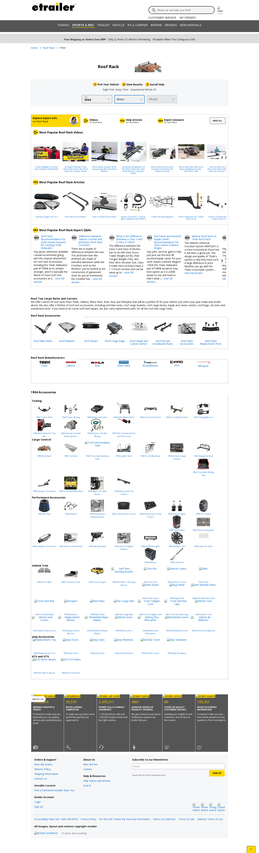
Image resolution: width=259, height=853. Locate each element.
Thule (44, 365)
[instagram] (212, 807)
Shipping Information (46, 774)
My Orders (188, 17)
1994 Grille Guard (150, 598)
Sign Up (38, 806)
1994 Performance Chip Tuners (150, 515)
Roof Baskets (67, 341)
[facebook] (196, 807)
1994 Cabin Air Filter (203, 546)
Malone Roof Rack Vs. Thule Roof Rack (204, 238)
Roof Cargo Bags (115, 341)
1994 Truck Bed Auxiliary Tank (97, 457)
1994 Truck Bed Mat (44, 614)
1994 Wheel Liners (123, 630)
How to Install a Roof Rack (104, 216)
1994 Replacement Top (44, 653)
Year (86, 97)
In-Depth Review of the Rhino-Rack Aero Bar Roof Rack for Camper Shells (75, 168)
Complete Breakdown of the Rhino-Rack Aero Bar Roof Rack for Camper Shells (133, 169)
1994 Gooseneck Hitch (150, 417)
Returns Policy (42, 769)
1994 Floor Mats (44, 582)
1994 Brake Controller (97, 417)
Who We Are (90, 764)
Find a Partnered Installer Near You (54, 790)
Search (87, 785)
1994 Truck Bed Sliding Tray (203, 473)
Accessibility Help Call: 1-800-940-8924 (56, 819)
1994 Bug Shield (176, 598)
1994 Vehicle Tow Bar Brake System (71, 435)
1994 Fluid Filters (177, 530)
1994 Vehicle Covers (176, 582)
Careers (87, 769)
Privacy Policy (88, 819)
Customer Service (162, 17)
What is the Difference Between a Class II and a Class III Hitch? (129, 239)
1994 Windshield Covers (177, 630)
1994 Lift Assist (177, 562)
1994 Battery (150, 562)
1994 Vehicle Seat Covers (44, 630)
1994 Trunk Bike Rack (150, 456)
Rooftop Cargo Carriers (46, 216)
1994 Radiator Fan (177, 546)
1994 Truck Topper (97, 582)
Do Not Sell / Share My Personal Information (124, 819)
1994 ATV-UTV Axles (70, 672)
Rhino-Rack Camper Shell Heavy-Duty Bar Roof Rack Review (104, 168)
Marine (156, 25)
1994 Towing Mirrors (203, 417)
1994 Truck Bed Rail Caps (177, 614)
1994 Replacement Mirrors (70, 632)
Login (37, 802)
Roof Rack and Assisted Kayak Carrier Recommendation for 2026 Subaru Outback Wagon (167, 242)
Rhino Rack (124, 365)
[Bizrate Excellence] (46, 833)
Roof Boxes (91, 341)
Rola (97, 365)
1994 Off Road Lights (150, 546)
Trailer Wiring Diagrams (162, 216)
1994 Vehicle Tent (203, 614)
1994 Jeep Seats (97, 653)
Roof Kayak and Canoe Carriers (139, 342)
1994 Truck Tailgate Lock (150, 614)
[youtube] (221, 807)
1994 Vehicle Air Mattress (203, 630)
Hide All (217, 121)
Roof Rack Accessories (187, 342)
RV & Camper (138, 25)
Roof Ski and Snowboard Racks (163, 342)
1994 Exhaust (71, 514)
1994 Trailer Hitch (44, 417)
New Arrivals (191, 25)
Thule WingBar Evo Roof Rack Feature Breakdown (46, 167)
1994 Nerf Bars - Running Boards (123, 583)
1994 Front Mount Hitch (177, 417)
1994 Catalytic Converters (44, 546)
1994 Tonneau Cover (71, 582)
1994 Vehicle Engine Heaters (124, 548)
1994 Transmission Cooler (124, 514)
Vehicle (118, 25)
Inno (176, 365)
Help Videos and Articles (97, 780)
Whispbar (203, 366)
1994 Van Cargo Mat (124, 614)
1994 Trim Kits (150, 582)
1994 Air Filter (44, 514)
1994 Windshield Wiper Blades (97, 632)
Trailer (103, 25)
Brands (171, 25)
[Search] (154, 10)
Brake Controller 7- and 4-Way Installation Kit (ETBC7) (133, 217)
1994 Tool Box (70, 456)
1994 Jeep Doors (70, 653)
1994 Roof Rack (44, 456)
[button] (222, 157)
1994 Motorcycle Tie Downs (123, 492)
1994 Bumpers (71, 614)
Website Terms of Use (210, 819)
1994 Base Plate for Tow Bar (44, 435)
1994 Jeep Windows (124, 653)
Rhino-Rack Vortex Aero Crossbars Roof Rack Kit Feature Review (162, 168)
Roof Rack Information (75, 216)
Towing (63, 25)
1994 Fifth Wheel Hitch (123, 417)
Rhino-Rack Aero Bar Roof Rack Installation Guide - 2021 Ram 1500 (191, 168)
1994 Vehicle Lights (177, 514)
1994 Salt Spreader (97, 546)
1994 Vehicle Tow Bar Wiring (97, 435)
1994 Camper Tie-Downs (44, 491)
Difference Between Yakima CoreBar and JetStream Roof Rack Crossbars (90, 241)
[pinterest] (204, 807)
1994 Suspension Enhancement (97, 515)
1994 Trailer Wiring (71, 417)
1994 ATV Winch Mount (44, 672)
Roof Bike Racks (43, 341)
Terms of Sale (186, 819)
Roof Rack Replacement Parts (211, 342)
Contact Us (40, 778)
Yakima (71, 365)
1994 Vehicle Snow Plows (70, 546)
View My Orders (43, 764)
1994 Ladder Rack (124, 456)
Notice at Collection (164, 819)
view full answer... (194, 273)
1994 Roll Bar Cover (150, 653)
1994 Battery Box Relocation (150, 632)
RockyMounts (150, 365)
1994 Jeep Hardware (176, 653)
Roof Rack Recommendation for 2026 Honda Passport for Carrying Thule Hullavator (53, 242)
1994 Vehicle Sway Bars (203, 530)
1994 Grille (203, 582)
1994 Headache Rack (203, 456)
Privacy (135, 775)
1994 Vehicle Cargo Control (177, 457)
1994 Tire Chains (203, 514)
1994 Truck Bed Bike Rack (71, 491)
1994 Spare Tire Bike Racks (97, 492)
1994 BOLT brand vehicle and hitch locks (123, 435)
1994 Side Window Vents (203, 598)
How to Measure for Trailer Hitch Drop (191, 217)
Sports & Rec (83, 25)
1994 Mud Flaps (97, 614)
